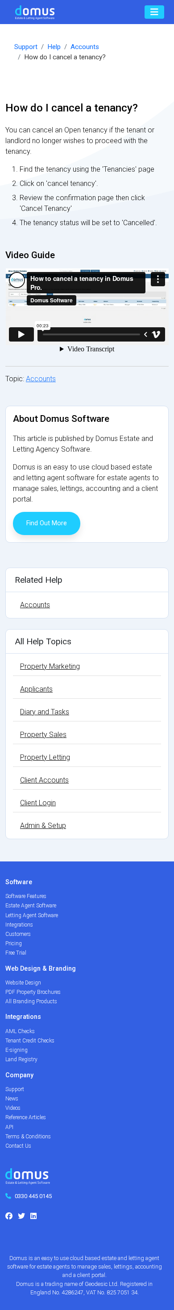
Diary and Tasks (44, 712)
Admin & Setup (43, 825)
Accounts (84, 47)
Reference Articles (25, 1117)
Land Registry (21, 1059)
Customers (18, 934)
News (11, 1099)
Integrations (19, 925)
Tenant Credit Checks (29, 1041)
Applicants (36, 689)
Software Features (25, 896)
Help (54, 47)
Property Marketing (50, 666)
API (9, 1127)
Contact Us (18, 1146)
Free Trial (15, 953)
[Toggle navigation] (154, 12)
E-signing (16, 1050)
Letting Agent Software (31, 915)
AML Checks (20, 1031)
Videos (13, 1108)
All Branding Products (31, 1001)
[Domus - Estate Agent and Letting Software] (27, 1179)
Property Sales (43, 734)
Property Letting (45, 757)
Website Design (23, 983)
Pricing (13, 943)
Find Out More (46, 523)
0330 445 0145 (33, 1196)
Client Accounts (44, 780)
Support (25, 47)
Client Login (38, 803)
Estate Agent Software (30, 905)
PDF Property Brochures (33, 992)
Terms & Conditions (28, 1136)
